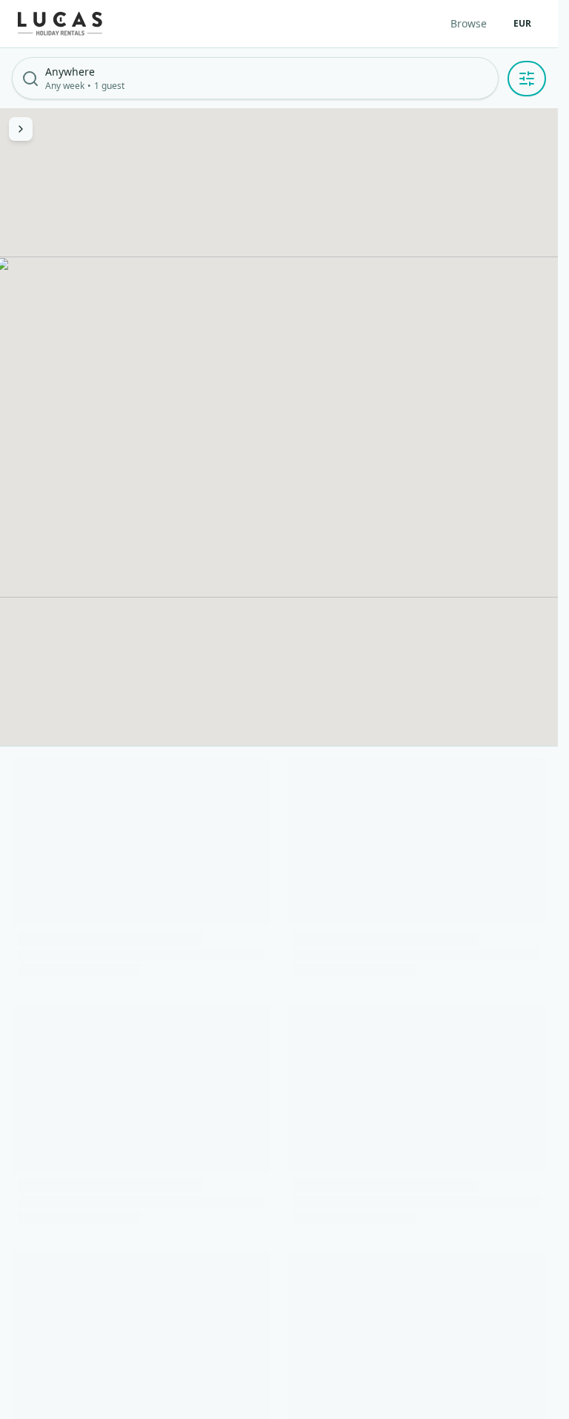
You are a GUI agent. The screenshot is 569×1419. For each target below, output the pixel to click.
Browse (468, 23)
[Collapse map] (21, 129)
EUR (522, 23)
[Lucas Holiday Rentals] (60, 24)
